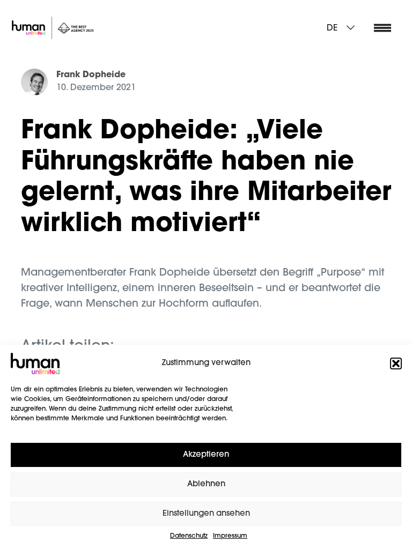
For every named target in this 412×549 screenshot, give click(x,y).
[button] (396, 363)
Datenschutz (189, 536)
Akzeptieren (206, 455)
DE (332, 28)
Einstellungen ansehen (206, 514)
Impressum (230, 536)
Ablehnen (206, 484)
